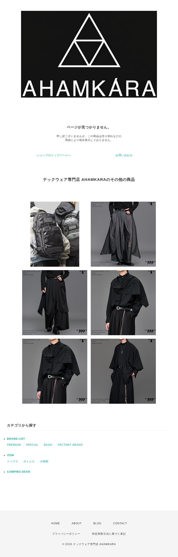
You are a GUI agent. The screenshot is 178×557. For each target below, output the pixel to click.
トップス (12, 461)
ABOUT (77, 523)
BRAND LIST (16, 438)
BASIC (48, 444)
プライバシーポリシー (66, 533)
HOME (55, 523)
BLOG (97, 523)
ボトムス (29, 461)
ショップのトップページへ (54, 155)
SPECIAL (32, 444)
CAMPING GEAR (18, 471)
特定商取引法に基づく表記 (109, 533)
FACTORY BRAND (70, 444)
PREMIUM (14, 444)
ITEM (10, 455)
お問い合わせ (124, 155)
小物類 (44, 461)
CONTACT (120, 523)
